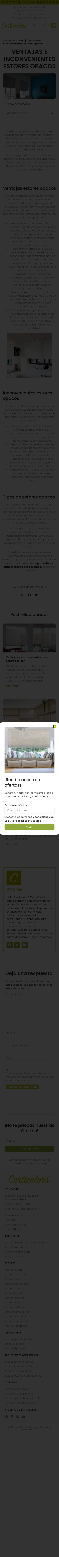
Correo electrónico (16, 805)
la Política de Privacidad (26, 820)
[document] (29, 778)
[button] (55, 726)
